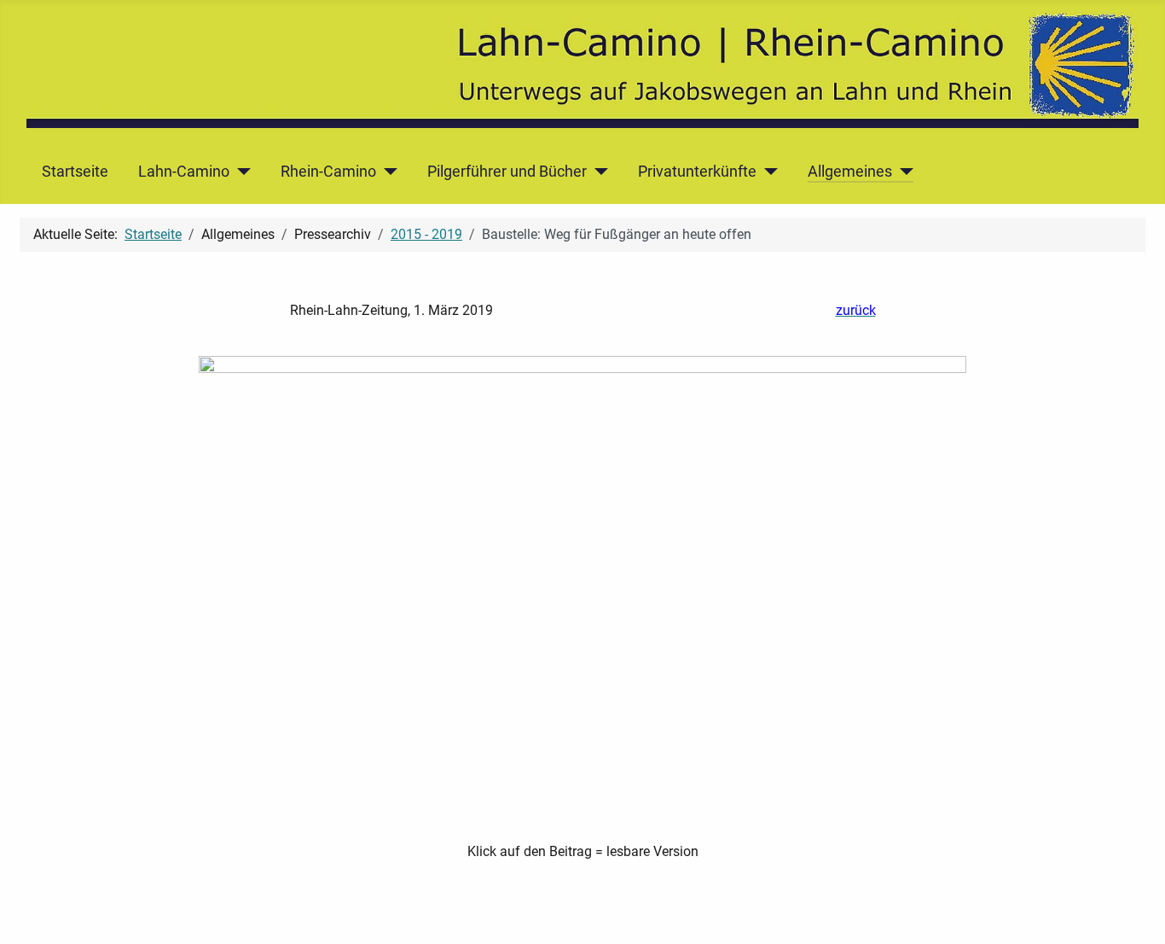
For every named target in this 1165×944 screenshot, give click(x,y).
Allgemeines (850, 171)
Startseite (75, 171)
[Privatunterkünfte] (767, 171)
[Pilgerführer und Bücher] (597, 171)
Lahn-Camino (183, 171)
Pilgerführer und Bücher (507, 171)
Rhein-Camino (328, 171)
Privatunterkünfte (697, 171)
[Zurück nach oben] (1135, 912)
